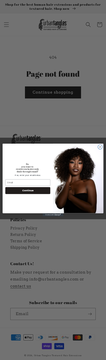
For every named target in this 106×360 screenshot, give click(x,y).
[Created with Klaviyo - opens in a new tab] (53, 214)
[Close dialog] (100, 147)
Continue (27, 190)
